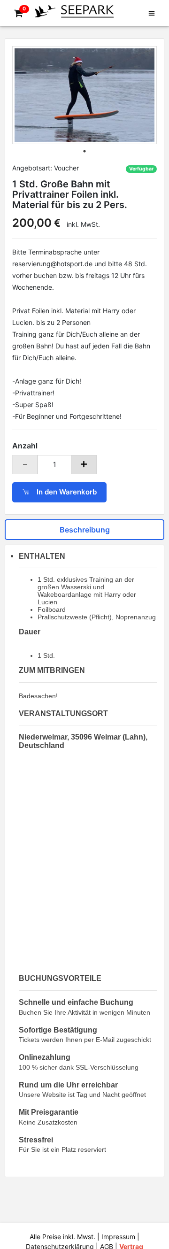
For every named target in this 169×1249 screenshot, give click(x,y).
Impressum (118, 1237)
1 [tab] (84, 151)
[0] (17, 13)
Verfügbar (141, 169)
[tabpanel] (84, 95)
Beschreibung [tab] (85, 529)
